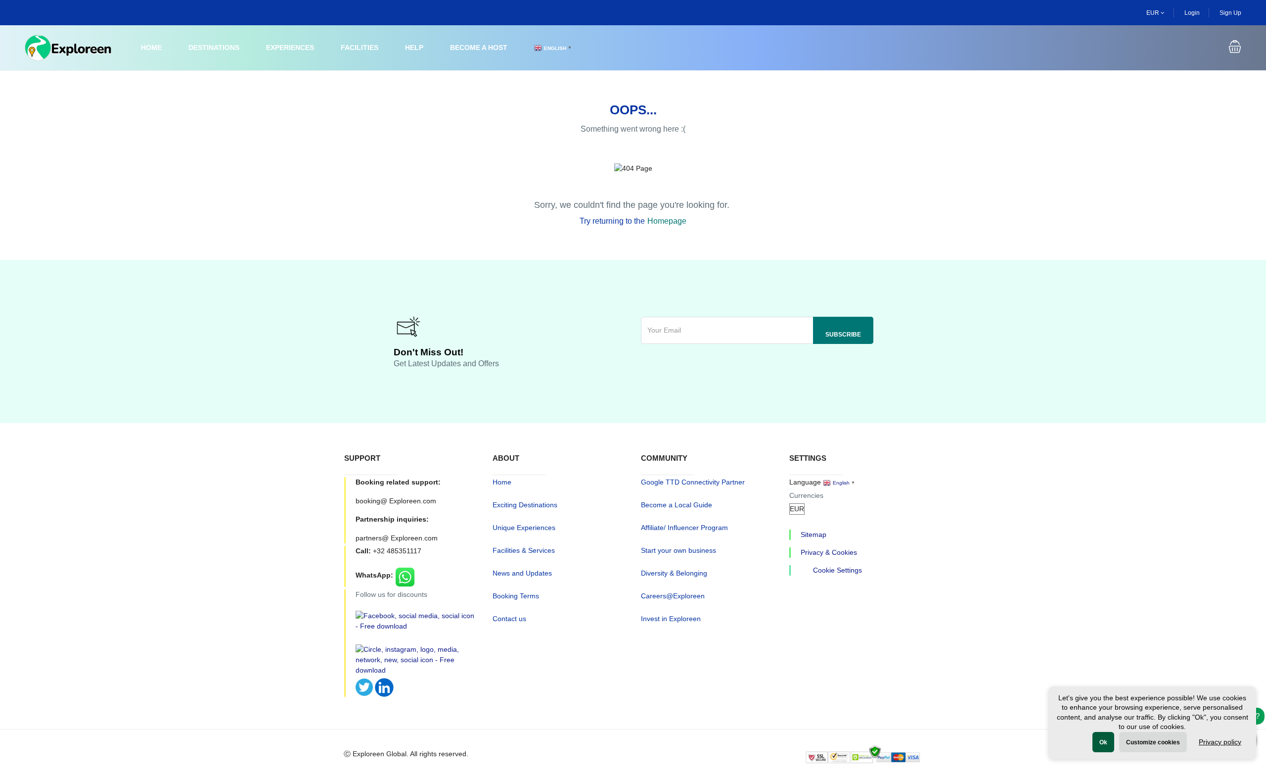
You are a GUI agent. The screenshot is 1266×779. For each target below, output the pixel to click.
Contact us (509, 619)
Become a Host (478, 47)
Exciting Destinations (525, 505)
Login (1192, 12)
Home (151, 47)
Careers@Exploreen (673, 596)
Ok (1103, 742)
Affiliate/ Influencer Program (684, 528)
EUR (1153, 12)
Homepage (666, 221)
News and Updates (522, 573)
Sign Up (1230, 12)
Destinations (213, 47)
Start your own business (678, 550)
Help (414, 47)
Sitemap (813, 534)
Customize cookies (1153, 742)
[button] (1234, 48)
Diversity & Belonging (674, 573)
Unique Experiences (524, 528)
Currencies (806, 495)
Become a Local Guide (676, 505)
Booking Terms (516, 596)
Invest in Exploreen (671, 619)
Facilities (359, 47)
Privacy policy (1220, 742)
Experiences (290, 47)
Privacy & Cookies (829, 552)
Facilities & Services (524, 550)
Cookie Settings (837, 570)
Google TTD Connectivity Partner (693, 482)
